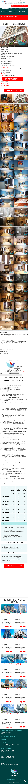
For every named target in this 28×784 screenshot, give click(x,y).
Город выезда (10, 369)
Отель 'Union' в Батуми (19, 713)
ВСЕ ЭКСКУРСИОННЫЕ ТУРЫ (9, 16)
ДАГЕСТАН (22, 18)
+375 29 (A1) (22, 2)
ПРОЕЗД (23, 11)
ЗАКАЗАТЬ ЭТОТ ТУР (12, 79)
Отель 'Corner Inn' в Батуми (20, 688)
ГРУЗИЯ (11, 8)
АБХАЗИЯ (10, 11)
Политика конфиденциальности (14, 782)
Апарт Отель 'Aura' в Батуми (20, 613)
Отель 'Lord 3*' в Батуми (6, 688)
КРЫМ (26, 8)
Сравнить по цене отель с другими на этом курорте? (11, 374)
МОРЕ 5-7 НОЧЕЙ (4, 13)
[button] (25, 781)
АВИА (20, 11)
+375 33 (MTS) (12, 2)
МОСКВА (16, 18)
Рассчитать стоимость (14, 372)
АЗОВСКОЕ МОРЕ (4, 11)
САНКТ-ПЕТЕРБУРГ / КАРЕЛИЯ (7, 18)
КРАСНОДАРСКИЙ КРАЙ (19, 8)
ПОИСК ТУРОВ (5, 9)
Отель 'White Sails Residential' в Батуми (19, 664)
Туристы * (7, 370)
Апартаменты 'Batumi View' (7, 713)
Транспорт (10, 367)
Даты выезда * (7, 371)
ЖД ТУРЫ (15, 11)
